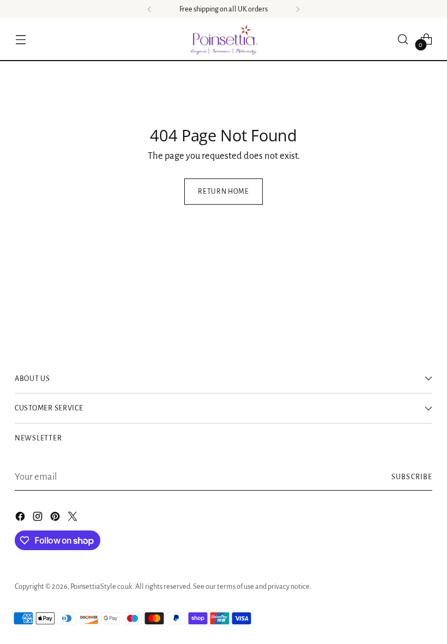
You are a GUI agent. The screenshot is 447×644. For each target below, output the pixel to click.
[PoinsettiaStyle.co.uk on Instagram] (38, 519)
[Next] (298, 9)
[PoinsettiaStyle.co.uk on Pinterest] (56, 519)
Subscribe (411, 477)
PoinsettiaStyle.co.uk (101, 586)
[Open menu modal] (20, 39)
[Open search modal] (403, 39)
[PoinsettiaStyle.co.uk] (223, 39)
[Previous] (149, 9)
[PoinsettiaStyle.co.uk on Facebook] (21, 519)
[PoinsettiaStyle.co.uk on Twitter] (73, 519)
